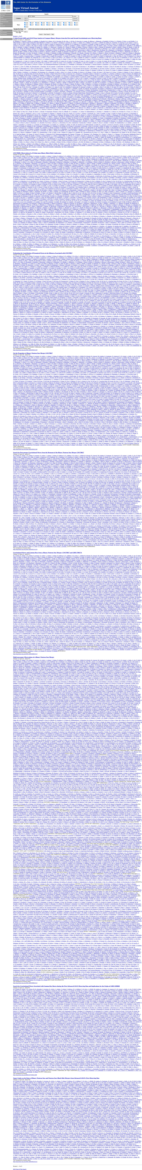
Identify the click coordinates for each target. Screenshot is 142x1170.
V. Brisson (74, 165)
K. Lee (80, 200)
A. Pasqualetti (132, 113)
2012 (60, 23)
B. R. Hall (136, 188)
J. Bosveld (107, 51)
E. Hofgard (109, 84)
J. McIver (96, 101)
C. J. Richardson (133, 119)
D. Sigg (135, 127)
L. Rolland (84, 121)
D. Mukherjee (33, 107)
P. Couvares (23, 62)
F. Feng (63, 73)
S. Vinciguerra (40, 140)
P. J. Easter (113, 70)
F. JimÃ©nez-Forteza (132, 193)
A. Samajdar (21, 124)
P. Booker (71, 51)
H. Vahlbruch (88, 137)
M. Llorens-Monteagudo (103, 96)
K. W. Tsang (124, 135)
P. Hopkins (22, 85)
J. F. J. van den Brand (135, 137)
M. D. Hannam (34, 82)
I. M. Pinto (61, 116)
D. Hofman (116, 84)
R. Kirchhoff (48, 91)
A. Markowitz (24, 100)
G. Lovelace (56, 97)
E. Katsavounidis (116, 88)
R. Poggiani (94, 116)
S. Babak (78, 45)
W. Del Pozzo (82, 66)
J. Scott (89, 126)
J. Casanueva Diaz (28, 56)
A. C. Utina (81, 137)
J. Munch (72, 107)
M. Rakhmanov (34, 119)
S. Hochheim (102, 84)
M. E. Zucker (32, 147)
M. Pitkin (81, 116)
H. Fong (58, 75)
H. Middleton (40, 104)
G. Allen (28, 44)
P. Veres (124, 41)
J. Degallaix (43, 66)
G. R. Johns (106, 87)
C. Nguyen (43, 109)
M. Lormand (28, 97)
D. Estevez (81, 72)
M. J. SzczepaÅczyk (86, 132)
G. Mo (30, 106)
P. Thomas (77, 134)
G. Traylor (88, 135)
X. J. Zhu (15, 147)
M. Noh (81, 109)
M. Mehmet (38, 207)
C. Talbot (105, 132)
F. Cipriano (57, 59)
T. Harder (63, 82)
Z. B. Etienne (87, 72)
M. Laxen (80, 94)
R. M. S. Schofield (37, 126)
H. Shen (69, 127)
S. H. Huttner (94, 85)
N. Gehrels (61, 185)
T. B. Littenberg (85, 96)
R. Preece (111, 41)
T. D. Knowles (77, 91)
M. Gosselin (30, 79)
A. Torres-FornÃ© (45, 135)
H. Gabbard (99, 184)
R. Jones (136, 87)
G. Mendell (43, 103)
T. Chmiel (108, 169)
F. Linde (64, 96)
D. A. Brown (101, 165)
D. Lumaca (69, 97)
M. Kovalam (20, 93)
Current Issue (3, 13)
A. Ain (18, 44)
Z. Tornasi (37, 135)
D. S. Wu (110, 144)
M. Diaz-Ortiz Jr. (38, 68)
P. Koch (83, 91)
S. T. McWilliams (118, 101)
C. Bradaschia (127, 51)
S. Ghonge (110, 185)
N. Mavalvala (27, 101)
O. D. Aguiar (128, 42)
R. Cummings (126, 62)
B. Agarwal (94, 156)
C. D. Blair (133, 50)
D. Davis (15, 66)
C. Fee (18, 182)
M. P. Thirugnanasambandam (60, 134)
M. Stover (117, 130)
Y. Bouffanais (113, 51)
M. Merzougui (84, 103)
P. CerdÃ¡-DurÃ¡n (86, 56)
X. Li (59, 96)
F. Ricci (126, 119)
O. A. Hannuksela (43, 82)
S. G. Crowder (97, 62)
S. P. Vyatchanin (97, 140)
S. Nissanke (70, 109)
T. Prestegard (34, 118)
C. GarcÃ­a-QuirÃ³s (74, 76)
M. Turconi (32, 137)
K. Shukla (106, 127)
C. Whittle (28, 144)
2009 (43, 23)
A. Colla (116, 171)
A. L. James (55, 87)
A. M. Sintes (43, 129)
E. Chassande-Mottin (29, 169)
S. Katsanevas (108, 88)
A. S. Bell (52, 48)
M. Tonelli (31, 135)
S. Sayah (120, 124)
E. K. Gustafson (88, 81)
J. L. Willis (49, 144)
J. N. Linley (77, 96)
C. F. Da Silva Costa (32, 176)
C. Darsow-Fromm (96, 64)
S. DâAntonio (78, 64)
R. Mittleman (24, 106)
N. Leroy (25, 96)
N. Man (62, 99)
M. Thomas (71, 134)
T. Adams (54, 156)
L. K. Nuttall (99, 109)
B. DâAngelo (62, 64)
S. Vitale (59, 140)
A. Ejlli (57, 72)
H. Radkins (115, 118)
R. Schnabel (28, 126)
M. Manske (89, 99)
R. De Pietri (116, 66)
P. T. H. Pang (76, 113)
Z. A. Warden (51, 142)
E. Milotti (73, 104)
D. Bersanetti (119, 48)
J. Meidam (44, 207)
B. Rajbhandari (25, 119)
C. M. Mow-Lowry (123, 106)
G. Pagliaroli (27, 113)
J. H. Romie (137, 121)
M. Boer (35, 51)
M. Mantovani (96, 99)
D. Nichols (55, 109)
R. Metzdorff (113, 103)
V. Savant (109, 124)
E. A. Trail (76, 135)
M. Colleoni (118, 59)
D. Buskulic (16, 54)
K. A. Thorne (102, 134)
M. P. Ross (48, 122)
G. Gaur (49, 185)
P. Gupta (81, 81)
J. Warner (58, 142)
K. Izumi (99, 193)
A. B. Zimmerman (23, 147)
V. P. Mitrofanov (129, 104)
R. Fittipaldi (20, 75)
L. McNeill (129, 206)
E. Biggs (34, 50)
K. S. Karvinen (120, 194)
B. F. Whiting (21, 144)
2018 (38, 25)
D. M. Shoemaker (98, 127)
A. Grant (60, 79)
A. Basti (135, 47)
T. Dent (111, 66)
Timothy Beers (24, 10)
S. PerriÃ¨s (108, 115)
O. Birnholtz (61, 50)
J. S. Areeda (119, 44)
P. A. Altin (39, 44)
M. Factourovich (79, 181)
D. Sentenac (127, 126)
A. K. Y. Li (43, 96)
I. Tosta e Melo (61, 135)
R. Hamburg (16, 41)
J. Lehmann (19, 96)
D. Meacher (126, 101)
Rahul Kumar (81, 93)
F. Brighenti (53, 53)
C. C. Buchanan (123, 165)
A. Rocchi (66, 121)
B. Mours (115, 106)
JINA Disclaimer (3, 34)
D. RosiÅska (32, 122)
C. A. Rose (16, 122)
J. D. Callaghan (69, 54)
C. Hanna (26, 82)
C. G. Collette (126, 59)
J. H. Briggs (46, 53)
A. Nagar (93, 107)
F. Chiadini (79, 57)
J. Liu (91, 96)
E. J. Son (106, 129)
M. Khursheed (94, 90)
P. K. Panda (69, 113)
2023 (65, 25)
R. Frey (106, 75)
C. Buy (35, 166)
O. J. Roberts (117, 41)
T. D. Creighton (77, 62)
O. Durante (93, 70)
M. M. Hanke (43, 190)
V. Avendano (71, 45)
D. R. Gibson (70, 78)
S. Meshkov (92, 103)
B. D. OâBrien (113, 109)
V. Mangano (74, 99)
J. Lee (137, 94)
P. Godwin (98, 78)
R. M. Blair (19, 51)
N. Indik (64, 193)
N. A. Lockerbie (28, 202)
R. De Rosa (123, 66)
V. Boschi (89, 51)
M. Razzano (86, 119)
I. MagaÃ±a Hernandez (43, 203)
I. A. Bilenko (40, 50)
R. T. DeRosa (23, 177)
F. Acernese (67, 42)
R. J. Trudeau (116, 135)
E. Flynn (52, 75)
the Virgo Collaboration (68, 147)
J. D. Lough (42, 97)
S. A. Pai (37, 113)
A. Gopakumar (91, 187)
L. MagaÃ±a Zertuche (68, 203)
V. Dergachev (137, 176)
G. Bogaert (47, 51)
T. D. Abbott (53, 42)
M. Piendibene (28, 116)
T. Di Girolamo (93, 68)
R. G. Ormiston (73, 111)
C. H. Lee (120, 94)
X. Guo (88, 188)
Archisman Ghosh (31, 78)
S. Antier (96, 44)
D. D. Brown (93, 53)
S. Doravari (41, 70)
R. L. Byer (23, 54)
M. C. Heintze (17, 191)
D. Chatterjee (26, 57)
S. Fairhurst (125, 72)
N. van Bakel (115, 137)
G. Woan (78, 144)
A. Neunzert (27, 109)
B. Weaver (74, 142)
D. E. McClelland (58, 101)
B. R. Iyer (28, 87)
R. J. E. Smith (93, 129)
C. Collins (132, 59)
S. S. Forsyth (24, 184)
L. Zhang (112, 145)
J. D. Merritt (76, 103)
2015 (77, 23)
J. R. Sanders (52, 124)
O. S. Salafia (127, 122)
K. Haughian (116, 82)
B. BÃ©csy (33, 48)
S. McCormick (67, 101)
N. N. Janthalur (67, 87)
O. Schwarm (76, 126)
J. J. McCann (42, 101)
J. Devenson (52, 177)
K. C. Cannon (103, 54)
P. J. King (31, 91)
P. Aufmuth (51, 45)
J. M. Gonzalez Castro (81, 187)
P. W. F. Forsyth (70, 75)
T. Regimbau (97, 119)
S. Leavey (104, 94)
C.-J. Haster (110, 82)
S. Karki (80, 88)
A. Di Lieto (101, 68)
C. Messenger (98, 103)
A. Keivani (30, 90)
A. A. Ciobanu (45, 59)
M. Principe (42, 118)
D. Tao (127, 132)
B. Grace (42, 79)
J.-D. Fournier (79, 75)
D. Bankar (37, 47)
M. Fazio (46, 73)
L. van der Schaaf (39, 138)
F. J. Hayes (124, 82)
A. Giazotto (29, 187)
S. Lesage (84, 41)
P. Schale (132, 124)
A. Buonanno (136, 53)
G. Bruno (105, 53)
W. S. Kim (16, 197)
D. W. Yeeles (37, 145)
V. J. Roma (98, 121)
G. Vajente (95, 137)
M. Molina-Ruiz (61, 106)
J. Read (92, 119)
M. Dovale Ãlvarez (45, 179)
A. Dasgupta (104, 64)
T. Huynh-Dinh (110, 85)
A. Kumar (69, 93)
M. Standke (61, 130)
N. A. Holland (132, 84)
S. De (71, 176)
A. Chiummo (100, 57)
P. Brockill (73, 53)
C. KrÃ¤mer (29, 199)
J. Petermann (115, 115)
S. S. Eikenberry (33, 72)
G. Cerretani (110, 168)
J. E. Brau (28, 53)
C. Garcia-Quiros (24, 185)
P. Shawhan (63, 127)
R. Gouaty (37, 79)
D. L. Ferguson (77, 73)
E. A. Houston (128, 191)
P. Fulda (136, 75)
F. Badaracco (89, 45)
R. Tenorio (41, 134)
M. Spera (27, 130)
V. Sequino (134, 126)
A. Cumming (119, 62)
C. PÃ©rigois (95, 115)
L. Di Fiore (53, 68)
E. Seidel (101, 126)
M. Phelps (129, 115)
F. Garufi (82, 76)
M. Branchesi (21, 53)
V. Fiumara (34, 75)
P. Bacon (83, 45)
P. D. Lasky (75, 94)
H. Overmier (120, 111)
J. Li (47, 96)
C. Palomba (58, 113)
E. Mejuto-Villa (52, 207)
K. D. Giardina (62, 78)
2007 (32, 23)
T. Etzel (94, 72)
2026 (27, 27)
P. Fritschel (116, 75)
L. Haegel (103, 81)
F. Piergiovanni (37, 116)
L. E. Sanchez (36, 124)
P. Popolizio (117, 116)
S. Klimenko (69, 91)
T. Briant (40, 53)
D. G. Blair (47, 163)
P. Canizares (111, 166)
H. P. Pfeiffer (122, 115)
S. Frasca (85, 75)
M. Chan (119, 56)
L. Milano (47, 104)
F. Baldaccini (121, 45)
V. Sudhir (33, 132)
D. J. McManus (103, 101)
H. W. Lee (132, 94)
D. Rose (22, 122)
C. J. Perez (88, 115)
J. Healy (129, 82)
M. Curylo (20, 64)
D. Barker (72, 47)
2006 (27, 23)
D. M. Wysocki (117, 144)
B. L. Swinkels (76, 132)
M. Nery (21, 109)
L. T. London (128, 96)
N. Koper (126, 91)
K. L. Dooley (34, 70)
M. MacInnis (100, 97)
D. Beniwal (59, 48)
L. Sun (49, 132)
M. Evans (99, 72)
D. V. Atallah (21, 159)
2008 (38, 23)
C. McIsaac (90, 101)
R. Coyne (59, 62)
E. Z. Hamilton (122, 81)
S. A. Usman (74, 137)
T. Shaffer (36, 127)
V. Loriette (21, 97)
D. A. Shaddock (29, 127)
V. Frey (111, 75)
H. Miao (19, 104)
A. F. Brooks (80, 53)
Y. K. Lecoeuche (112, 94)
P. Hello (41, 84)
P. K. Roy (68, 122)
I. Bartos (124, 47)
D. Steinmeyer (98, 130)
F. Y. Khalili (56, 90)
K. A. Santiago (61, 124)
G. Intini (73, 193)
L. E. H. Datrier (113, 64)
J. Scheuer (15, 126)
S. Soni (111, 129)
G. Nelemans (134, 107)
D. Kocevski (78, 41)
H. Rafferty (135, 118)
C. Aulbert (34, 159)
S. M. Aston (33, 45)
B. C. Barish (66, 47)
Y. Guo (63, 81)
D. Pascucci (125, 113)
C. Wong (97, 144)
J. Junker (24, 88)
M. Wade (118, 140)
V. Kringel (34, 93)
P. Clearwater (81, 59)
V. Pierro (44, 116)
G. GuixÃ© (50, 81)
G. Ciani (25, 59)
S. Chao (124, 56)
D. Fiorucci (128, 73)
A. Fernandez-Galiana (87, 73)
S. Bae (104, 45)
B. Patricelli (30, 115)
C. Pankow (83, 113)
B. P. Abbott (16, 156)
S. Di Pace (112, 68)
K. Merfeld (63, 103)
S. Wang (32, 142)
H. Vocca (84, 140)
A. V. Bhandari (23, 50)
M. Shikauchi (75, 127)
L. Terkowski (48, 134)
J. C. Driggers (69, 70)
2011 (54, 23)
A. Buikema (117, 53)
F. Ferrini (68, 182)
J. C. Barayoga (52, 47)
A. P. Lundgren (77, 97)
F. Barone (90, 47)
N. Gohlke (115, 78)
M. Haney (136, 81)
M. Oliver (35, 111)
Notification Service (4, 21)
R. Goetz (109, 78)
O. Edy (137, 70)
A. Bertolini (126, 48)
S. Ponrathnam (110, 116)
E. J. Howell (39, 85)
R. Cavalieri (72, 56)
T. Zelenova (89, 145)
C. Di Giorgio (67, 68)
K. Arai (106, 44)
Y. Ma (83, 97)
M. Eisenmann (41, 72)
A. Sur (58, 132)
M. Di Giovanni (85, 68)
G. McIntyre (108, 206)
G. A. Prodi (49, 118)
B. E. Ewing (112, 72)
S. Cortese (91, 61)
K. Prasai (15, 118)
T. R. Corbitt (44, 61)
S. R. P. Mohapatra (44, 106)
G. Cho (106, 57)
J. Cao (114, 54)
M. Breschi (34, 53)
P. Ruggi (89, 122)
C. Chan (114, 56)
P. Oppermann (48, 111)
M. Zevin (101, 145)
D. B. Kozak (27, 93)
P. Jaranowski (74, 87)
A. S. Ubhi (38, 137)
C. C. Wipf (67, 144)
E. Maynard (35, 101)
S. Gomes (55, 187)
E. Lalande (127, 93)
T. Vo (79, 140)
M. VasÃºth (85, 138)
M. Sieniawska (129, 127)
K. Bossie (133, 163)
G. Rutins (94, 122)
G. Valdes (101, 137)
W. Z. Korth (137, 197)
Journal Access (3, 19)
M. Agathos (107, 42)
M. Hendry (54, 84)
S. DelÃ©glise (60, 66)
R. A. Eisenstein (50, 72)
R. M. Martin (63, 100)
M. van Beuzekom (124, 137)
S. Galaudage (48, 76)
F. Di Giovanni (76, 68)
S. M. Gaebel (35, 76)
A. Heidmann (135, 82)
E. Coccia (98, 59)
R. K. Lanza (51, 94)
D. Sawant (115, 124)
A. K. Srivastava (34, 130)
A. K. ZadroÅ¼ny (65, 145)
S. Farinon (136, 72)
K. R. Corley (68, 61)
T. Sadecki (111, 122)
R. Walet (123, 140)
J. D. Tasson (29, 134)
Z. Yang (19, 145)
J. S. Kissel (55, 91)
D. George (124, 76)
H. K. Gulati (57, 81)
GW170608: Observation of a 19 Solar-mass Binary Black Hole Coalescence (37, 153)
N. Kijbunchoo (102, 90)
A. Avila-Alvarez (55, 159)
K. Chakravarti (107, 56)
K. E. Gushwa (107, 188)
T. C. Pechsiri (51, 115)
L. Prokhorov (55, 118)
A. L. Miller (53, 104)
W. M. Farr (19, 73)
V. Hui (84, 85)
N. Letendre (31, 96)
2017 (32, 25)
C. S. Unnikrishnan (58, 137)
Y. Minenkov (98, 104)
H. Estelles (74, 72)
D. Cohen (112, 59)
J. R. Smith (86, 129)
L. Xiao (124, 144)
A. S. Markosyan (49, 205)
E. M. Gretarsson (105, 79)
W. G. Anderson (74, 44)
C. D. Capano (135, 166)
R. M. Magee (35, 99)
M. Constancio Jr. (17, 61)
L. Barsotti (100, 47)
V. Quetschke (85, 118)
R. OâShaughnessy (90, 111)
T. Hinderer (88, 84)
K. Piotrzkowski (68, 116)
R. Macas (87, 97)
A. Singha (30, 129)
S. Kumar (96, 93)
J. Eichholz (25, 72)
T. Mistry (117, 104)
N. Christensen (123, 57)
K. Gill (80, 78)
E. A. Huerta (67, 85)
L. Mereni (56, 103)
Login (1, 38)
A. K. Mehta (21, 103)
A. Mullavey (66, 107)
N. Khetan (87, 90)
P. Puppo (68, 118)
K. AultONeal (58, 45)
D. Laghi (120, 93)
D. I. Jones (120, 87)
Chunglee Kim (111, 90)
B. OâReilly (65, 111)
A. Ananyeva (57, 44)
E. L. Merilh (69, 103)
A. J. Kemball (58, 196)
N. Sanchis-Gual (44, 124)
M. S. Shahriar (43, 127)
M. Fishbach (135, 73)
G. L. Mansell (81, 99)
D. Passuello (23, 115)
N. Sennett (121, 126)
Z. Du (75, 70)
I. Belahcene (46, 48)
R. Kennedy (37, 90)
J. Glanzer (85, 78)
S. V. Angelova (83, 44)
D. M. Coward (37, 62)
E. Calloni (83, 54)
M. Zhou (133, 145)
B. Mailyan (91, 41)
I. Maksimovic (50, 99)
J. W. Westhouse (126, 142)
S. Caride (133, 54)
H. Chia (88, 169)
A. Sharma (50, 127)
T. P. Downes (56, 70)
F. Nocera (76, 109)
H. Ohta (23, 111)
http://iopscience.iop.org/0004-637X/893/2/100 (25, 149)
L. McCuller (75, 101)
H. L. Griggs (113, 79)
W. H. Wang (38, 142)
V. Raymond (79, 119)
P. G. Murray (87, 107)
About (1, 23)
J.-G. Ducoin (81, 70)
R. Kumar (67, 199)
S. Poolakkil (105, 41)
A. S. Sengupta (113, 126)
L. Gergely (136, 76)
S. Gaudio (94, 76)
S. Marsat (44, 100)
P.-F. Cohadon (105, 59)
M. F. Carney (35, 168)
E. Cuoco (103, 174)
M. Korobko (132, 91)
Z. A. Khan (72, 90)
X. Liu (95, 96)
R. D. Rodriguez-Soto (75, 121)
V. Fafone (119, 72)
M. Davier (130, 64)
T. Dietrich (46, 68)
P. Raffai (129, 118)
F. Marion (117, 99)
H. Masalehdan (87, 100)
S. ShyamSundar (114, 127)
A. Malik (57, 99)
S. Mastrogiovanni (133, 100)
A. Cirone (63, 59)
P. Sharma (56, 127)
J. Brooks (86, 53)
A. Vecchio (92, 138)
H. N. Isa (78, 193)
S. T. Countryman (118, 172)
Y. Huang (51, 85)
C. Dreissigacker (68, 179)
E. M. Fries (69, 184)
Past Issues (2, 15)
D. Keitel (24, 90)
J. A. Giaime (54, 78)
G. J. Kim (118, 90)
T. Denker (119, 176)
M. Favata (36, 73)
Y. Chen (53, 57)
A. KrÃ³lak (50, 93)
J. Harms (81, 82)
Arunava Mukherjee (24, 107)
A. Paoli (108, 113)
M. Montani (76, 106)
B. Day (67, 176)
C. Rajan (18, 119)
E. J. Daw (21, 66)
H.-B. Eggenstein (126, 179)
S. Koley (106, 91)
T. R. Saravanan (124, 134)
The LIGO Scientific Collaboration (52, 147)
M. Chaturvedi (34, 57)
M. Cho (117, 57)
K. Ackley (73, 42)
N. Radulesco (122, 118)
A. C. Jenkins (94, 87)
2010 (49, 23)
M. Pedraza (67, 115)
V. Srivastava (43, 130)
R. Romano (112, 121)
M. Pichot (21, 116)
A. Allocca (33, 44)
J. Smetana (80, 129)
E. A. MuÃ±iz (79, 107)
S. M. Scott (95, 126)
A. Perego (81, 115)
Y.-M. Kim (19, 91)
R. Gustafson (96, 81)
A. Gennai (118, 76)
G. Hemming (46, 84)
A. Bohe (87, 163)
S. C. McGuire (82, 101)
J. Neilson (127, 107)
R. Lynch (119, 202)
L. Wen (113, 142)
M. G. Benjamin (67, 48)
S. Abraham (61, 42)
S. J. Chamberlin (125, 168)
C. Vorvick (90, 140)
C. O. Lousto (49, 97)
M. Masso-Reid (123, 100)
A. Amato (45, 44)
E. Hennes (66, 84)
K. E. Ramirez (42, 119)
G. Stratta (129, 130)
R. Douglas (36, 179)
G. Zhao (128, 145)
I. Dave (125, 64)
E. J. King (36, 197)
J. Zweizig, (39, 147)
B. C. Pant (96, 113)
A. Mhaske (134, 103)
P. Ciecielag (31, 59)
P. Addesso (60, 156)
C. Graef (133, 187)
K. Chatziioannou (47, 169)
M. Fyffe (93, 184)
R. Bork (84, 51)
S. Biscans (68, 50)
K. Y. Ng (33, 109)
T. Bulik (123, 53)
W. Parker (118, 113)
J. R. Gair (42, 76)
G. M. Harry (88, 82)
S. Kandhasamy (53, 88)
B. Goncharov (122, 78)
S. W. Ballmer (136, 45)
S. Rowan (54, 122)
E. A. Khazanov (80, 90)
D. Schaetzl (127, 124)
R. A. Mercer (50, 103)
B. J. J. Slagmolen (62, 129)
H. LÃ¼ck (63, 97)
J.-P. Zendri (96, 145)
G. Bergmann (97, 48)
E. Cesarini (94, 56)
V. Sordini (122, 129)
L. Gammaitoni (127, 184)
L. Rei (103, 119)
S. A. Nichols (62, 109)
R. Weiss (101, 142)
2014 (71, 23)
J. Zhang (107, 145)
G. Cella (78, 56)
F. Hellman (35, 84)
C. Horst (28, 85)
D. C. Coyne (53, 62)
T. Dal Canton (27, 64)
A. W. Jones (113, 87)
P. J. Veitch (110, 138)
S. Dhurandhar (23, 68)
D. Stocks (104, 130)
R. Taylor (35, 134)
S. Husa (89, 85)
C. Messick (106, 103)
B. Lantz (45, 94)
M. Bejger (39, 48)
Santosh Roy (75, 122)
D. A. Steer (68, 130)
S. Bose (94, 51)
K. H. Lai (102, 199)
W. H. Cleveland (57, 41)
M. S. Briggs (48, 41)
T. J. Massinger (115, 100)
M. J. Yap (23, 145)
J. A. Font (63, 75)
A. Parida (113, 113)
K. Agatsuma (113, 42)
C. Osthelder (105, 111)
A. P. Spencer (20, 130)
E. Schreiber (54, 126)
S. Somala (100, 129)
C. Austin (65, 45)
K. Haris (76, 82)
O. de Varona (44, 177)
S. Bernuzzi (104, 48)
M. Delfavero (67, 66)
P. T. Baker (87, 159)
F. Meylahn (127, 103)
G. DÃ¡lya (34, 64)
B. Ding (107, 68)
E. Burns (29, 41)
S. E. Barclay (131, 159)
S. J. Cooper (31, 61)
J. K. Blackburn (119, 50)
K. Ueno (44, 137)
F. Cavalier (65, 56)
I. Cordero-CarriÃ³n (53, 61)
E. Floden (47, 75)
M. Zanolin (82, 145)
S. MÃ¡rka (123, 99)
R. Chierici (86, 57)
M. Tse (130, 135)
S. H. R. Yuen (56, 145)
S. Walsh (20, 142)
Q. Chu (130, 57)
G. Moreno (102, 106)
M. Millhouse (60, 104)
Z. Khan (98, 196)
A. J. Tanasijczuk (113, 132)
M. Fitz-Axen (27, 75)
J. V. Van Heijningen (50, 138)
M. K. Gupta (99, 188)
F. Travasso (82, 135)
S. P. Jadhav (48, 87)
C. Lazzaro (94, 94)
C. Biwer (138, 162)
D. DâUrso (99, 70)
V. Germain (104, 185)
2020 (49, 25)
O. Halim (108, 81)
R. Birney (55, 50)
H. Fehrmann (23, 182)
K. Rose (26, 122)
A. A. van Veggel (60, 138)
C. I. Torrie (54, 135)
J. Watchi (68, 142)
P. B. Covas (30, 62)
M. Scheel (138, 124)
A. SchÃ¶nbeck (46, 126)
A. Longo (135, 96)
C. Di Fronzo (60, 68)
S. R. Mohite (53, 106)
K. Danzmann (86, 64)
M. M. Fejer (57, 73)
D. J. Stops (111, 130)
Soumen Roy (82, 122)
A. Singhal (36, 129)
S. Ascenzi (21, 45)
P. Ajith (23, 44)
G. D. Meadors (134, 101)
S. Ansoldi (90, 44)
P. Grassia (69, 79)
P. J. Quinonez (93, 118)
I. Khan (61, 90)
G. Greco (85, 79)
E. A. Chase (136, 56)
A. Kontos (120, 91)
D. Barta (113, 47)
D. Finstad (80, 182)
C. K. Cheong (66, 57)
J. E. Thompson (85, 134)
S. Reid (107, 119)
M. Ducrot (87, 179)
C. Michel (33, 104)
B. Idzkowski (117, 85)
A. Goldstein (35, 41)
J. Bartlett (119, 47)
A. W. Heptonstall (63, 191)
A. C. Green (91, 79)
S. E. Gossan (23, 79)
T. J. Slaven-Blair (72, 129)
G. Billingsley (48, 50)
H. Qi (80, 118)
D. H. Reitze (113, 119)
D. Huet (73, 85)
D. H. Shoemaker (89, 127)
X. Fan (131, 72)
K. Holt (138, 84)
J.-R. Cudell (105, 62)
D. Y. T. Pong (101, 116)
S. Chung (19, 59)
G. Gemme (107, 76)
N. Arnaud (132, 44)
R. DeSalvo (137, 66)
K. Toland (25, 135)
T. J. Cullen (112, 62)
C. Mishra (111, 104)
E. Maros (31, 100)
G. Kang (60, 88)
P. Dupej (87, 70)
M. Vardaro (69, 138)
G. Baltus (25, 47)
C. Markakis (136, 99)
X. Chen (48, 57)
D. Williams (42, 144)
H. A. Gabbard (20, 76)
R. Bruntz (111, 53)
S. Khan (66, 90)
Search (1, 17)
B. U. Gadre (28, 76)
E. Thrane (109, 134)
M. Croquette (89, 62)
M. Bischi (74, 50)
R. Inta (69, 193)
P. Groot (56, 188)
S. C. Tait (100, 132)
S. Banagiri (31, 47)
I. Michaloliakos (26, 104)
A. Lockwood (121, 96)
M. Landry (21, 94)
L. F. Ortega (81, 111)
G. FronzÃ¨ (130, 75)
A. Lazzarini (87, 94)
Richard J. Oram (57, 111)
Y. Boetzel (41, 51)
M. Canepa (96, 54)
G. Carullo (20, 56)
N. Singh (24, 129)
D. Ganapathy (56, 76)
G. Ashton (27, 45)
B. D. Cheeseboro (57, 169)
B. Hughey (79, 85)
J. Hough (33, 85)
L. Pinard (55, 116)
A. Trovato (110, 135)
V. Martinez (71, 100)
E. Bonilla (58, 51)
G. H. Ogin (129, 109)
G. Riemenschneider (32, 121)
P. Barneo (84, 47)
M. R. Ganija (135, 184)
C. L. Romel (119, 121)
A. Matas (32, 206)
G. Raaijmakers (108, 118)
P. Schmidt (22, 126)
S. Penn (77, 115)
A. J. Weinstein (94, 142)
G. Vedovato (98, 138)
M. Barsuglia (107, 47)
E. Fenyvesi (69, 73)
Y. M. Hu (19, 193)
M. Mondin (69, 106)
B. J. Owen (127, 111)
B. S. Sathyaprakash (88, 124)
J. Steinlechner (81, 130)
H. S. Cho (111, 57)
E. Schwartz (84, 126)
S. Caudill (51, 56)
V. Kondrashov (113, 91)
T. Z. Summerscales (42, 132)
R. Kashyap (86, 88)
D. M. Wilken (35, 144)
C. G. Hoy (46, 85)
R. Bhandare (66, 162)
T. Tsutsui (26, 137)
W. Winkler (61, 144)
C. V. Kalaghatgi (31, 88)
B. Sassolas (79, 124)
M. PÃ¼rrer (75, 118)
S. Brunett (100, 53)
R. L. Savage (102, 124)
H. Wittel (73, 144)
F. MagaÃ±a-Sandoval (25, 99)
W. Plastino (88, 116)
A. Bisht (87, 50)
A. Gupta (68, 81)
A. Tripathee (103, 135)
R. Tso (134, 135)
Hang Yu (43, 145)
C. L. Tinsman (116, 134)
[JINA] (5, 11)
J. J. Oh (134, 109)
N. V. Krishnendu (42, 93)
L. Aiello (129, 156)
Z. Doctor (20, 70)
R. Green (97, 79)
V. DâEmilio (99, 66)
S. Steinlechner (90, 130)
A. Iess (124, 85)
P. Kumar (75, 93)
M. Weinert (87, 142)
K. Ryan (99, 122)
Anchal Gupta (74, 81)
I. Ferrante (96, 73)
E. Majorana (43, 99)
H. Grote (61, 188)
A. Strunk (135, 130)
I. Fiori (123, 73)
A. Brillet (59, 53)
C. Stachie (55, 130)
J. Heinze (21, 84)
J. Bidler (29, 50)
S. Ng (38, 109)
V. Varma (74, 138)
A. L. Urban (67, 137)
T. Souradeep (136, 129)
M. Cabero (29, 54)
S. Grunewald (20, 81)
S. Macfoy (93, 97)
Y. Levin (37, 96)
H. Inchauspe (129, 85)
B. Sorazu (116, 129)
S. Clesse (87, 59)
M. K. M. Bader (98, 45)
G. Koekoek (100, 91)
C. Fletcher (23, 41)
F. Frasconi (91, 75)
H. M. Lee (126, 94)
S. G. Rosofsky (41, 122)
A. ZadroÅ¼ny (75, 145)
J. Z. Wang (26, 142)
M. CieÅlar (38, 59)
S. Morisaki (109, 106)
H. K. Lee (62, 200)
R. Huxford (102, 85)
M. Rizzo (45, 121)
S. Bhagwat (59, 162)
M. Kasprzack (93, 88)
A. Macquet (127, 97)
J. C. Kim (123, 90)
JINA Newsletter (3, 32)
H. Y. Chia (73, 57)
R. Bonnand (65, 51)
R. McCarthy (49, 101)
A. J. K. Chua (16, 171)
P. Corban (37, 61)
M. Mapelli (103, 99)
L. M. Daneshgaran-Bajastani (50, 64)
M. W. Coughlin (112, 61)
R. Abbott (47, 42)
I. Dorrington (48, 70)
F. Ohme (17, 111)
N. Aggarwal (121, 42)
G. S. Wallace (136, 140)
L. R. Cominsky (131, 171)
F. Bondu (53, 51)
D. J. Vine (47, 140)
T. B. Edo (131, 70)
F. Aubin (45, 45)
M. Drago (62, 70)
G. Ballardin (128, 45)
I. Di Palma (119, 68)
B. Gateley (88, 76)
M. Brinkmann (66, 53)
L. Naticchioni (108, 107)
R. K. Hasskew (102, 82)
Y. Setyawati (21, 127)
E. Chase (20, 169)
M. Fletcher (126, 182)
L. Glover (39, 187)
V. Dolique (130, 177)
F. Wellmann (107, 142)
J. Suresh (63, 132)
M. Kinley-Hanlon (39, 91)
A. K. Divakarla (133, 68)
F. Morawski (95, 106)
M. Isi (23, 87)
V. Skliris (54, 129)
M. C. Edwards (113, 179)
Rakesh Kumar (90, 93)
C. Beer (113, 160)
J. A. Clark (74, 59)
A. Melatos (37, 103)
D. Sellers (106, 126)
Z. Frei (97, 75)
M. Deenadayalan (34, 66)
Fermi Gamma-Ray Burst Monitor (35, 42)
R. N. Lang (34, 94)
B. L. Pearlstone (43, 115)
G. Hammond (130, 81)
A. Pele (72, 115)
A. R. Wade (105, 140)
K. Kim (129, 90)
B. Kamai (46, 88)
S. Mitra (122, 104)
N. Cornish (75, 61)
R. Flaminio (41, 75)
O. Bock (66, 163)
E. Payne (35, 115)
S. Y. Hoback (95, 84)
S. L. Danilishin (70, 64)
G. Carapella (119, 54)
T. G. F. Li (55, 96)
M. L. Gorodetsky (100, 187)
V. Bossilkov (100, 51)
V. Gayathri (100, 76)
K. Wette (133, 142)
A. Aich (134, 42)
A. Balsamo (19, 47)
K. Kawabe (138, 88)
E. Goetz (104, 78)
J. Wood (23, 42)
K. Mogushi (35, 106)
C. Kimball (25, 91)
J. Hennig (71, 84)
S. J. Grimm (134, 79)
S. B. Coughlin (121, 61)
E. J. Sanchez (28, 124)
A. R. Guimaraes (42, 81)
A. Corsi (86, 61)
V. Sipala (49, 129)
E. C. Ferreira (102, 73)
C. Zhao (123, 145)
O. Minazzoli (91, 104)
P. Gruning (27, 81)
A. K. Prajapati (137, 116)
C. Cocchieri (90, 171)
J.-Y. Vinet (53, 140)
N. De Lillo (75, 66)
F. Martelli (50, 100)
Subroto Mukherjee (51, 107)
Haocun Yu (49, 145)
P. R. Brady (134, 51)
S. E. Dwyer (106, 70)
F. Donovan (27, 70)
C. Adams (79, 42)
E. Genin (112, 76)
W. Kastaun (101, 88)
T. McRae (110, 101)
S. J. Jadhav (41, 87)
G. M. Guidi (34, 81)
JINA (1, 30)
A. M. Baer (109, 45)
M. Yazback (30, 145)
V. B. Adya (94, 42)
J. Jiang (101, 87)
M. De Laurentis (51, 66)
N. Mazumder (60, 206)
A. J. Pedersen (59, 115)
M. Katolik (135, 194)
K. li (50, 96)
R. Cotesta (104, 61)
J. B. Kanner (66, 88)
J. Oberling (106, 109)
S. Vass (80, 138)
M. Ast (129, 157)
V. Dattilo (119, 64)
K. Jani (60, 87)
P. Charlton (130, 56)
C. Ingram (136, 85)
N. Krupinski (57, 93)
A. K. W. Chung (30, 171)
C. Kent (72, 196)
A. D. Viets (33, 140)
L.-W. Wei (80, 142)
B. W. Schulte (62, 126)
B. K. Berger (89, 48)
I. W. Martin (56, 100)
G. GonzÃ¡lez (130, 78)
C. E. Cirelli (54, 171)
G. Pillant (49, 116)
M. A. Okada (28, 111)
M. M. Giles (65, 41)
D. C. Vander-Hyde (29, 138)
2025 (77, 25)
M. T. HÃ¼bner (59, 85)
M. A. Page (21, 113)
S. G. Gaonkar (64, 76)
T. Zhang (118, 145)
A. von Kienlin (130, 41)
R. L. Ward (45, 142)
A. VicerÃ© (26, 140)
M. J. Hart (111, 190)
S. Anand (50, 44)
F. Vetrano (19, 140)
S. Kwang (89, 199)
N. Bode (30, 51)
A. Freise (101, 75)
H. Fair (92, 181)
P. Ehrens (19, 72)
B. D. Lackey (114, 93)
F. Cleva (93, 59)
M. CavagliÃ (58, 56)
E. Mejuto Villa (29, 103)
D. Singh (19, 129)
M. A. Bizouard (110, 50)
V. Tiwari (19, 135)
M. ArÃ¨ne (126, 44)
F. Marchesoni (110, 99)
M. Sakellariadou (119, 122)
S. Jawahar (123, 193)
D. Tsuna (20, 137)
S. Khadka (49, 90)
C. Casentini (37, 56)
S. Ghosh (39, 78)
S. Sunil (54, 132)
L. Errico (61, 72)
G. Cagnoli (42, 54)
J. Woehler (84, 144)
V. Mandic (67, 99)
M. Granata (54, 79)
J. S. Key (43, 90)
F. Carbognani (127, 54)
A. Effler (119, 179)
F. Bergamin (82, 48)
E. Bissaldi (42, 41)
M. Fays (41, 73)
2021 (54, 25)
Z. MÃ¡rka (129, 99)
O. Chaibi (100, 56)
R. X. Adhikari (87, 42)
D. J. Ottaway (113, 111)
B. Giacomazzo (46, 78)
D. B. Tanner (121, 132)
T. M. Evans (105, 72)
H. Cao (110, 54)
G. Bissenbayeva (94, 50)
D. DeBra (26, 66)
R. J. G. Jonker (47, 194)
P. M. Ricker (23, 121)
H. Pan (64, 113)
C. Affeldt (100, 42)
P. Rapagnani (71, 119)
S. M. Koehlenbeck (91, 91)
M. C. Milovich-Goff (81, 104)
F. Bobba (25, 51)
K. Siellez (121, 127)
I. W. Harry (95, 82)
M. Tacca (94, 132)
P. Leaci (100, 94)
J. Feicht (51, 73)
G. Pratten (28, 118)
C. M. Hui (71, 41)
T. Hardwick (70, 82)
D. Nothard (92, 109)
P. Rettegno (120, 119)
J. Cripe (84, 62)
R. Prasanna (22, 118)
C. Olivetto (41, 111)
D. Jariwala (82, 87)
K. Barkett (78, 47)
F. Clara (69, 59)
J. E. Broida (87, 165)
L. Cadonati (35, 54)
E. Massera (100, 100)
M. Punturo (63, 118)
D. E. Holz (16, 85)
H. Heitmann (28, 84)
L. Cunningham (135, 62)
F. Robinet (60, 121)
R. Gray (80, 79)
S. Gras (65, 79)
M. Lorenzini (49, 202)
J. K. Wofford (91, 144)
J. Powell (130, 116)
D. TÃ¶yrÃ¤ (69, 135)
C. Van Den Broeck (18, 138)
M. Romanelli (105, 121)
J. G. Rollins (91, 121)
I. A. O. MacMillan (118, 97)
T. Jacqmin (34, 87)
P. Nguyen (49, 109)
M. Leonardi (98, 200)
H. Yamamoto (130, 144)
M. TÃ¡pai (133, 132)
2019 (43, 25)
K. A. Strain (123, 130)
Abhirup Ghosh (22, 78)
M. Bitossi (102, 50)
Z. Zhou (138, 145)
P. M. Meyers (120, 103)
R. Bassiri (129, 47)
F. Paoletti (102, 113)
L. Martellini (84, 205)
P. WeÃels (118, 142)
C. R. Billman (88, 162)
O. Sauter (96, 124)
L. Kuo (102, 93)
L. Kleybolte (61, 91)
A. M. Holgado (124, 84)
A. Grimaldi (127, 79)
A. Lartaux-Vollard (66, 94)
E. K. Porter (124, 116)
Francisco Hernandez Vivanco (69, 140)
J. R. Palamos (44, 113)
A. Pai (33, 113)
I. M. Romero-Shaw (128, 121)
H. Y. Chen (42, 57)
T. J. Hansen (51, 82)
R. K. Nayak (115, 107)
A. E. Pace (133, 111)
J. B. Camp (90, 54)
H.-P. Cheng (58, 57)
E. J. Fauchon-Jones (27, 73)
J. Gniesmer (92, 78)
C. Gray (75, 79)
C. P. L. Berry (111, 48)
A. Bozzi (120, 51)
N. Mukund (59, 107)
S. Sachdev (105, 122)
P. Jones (132, 87)
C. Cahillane (49, 54)
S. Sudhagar (27, 132)
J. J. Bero (23, 162)
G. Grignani (120, 79)
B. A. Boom (78, 51)
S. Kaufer (131, 88)
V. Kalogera (40, 88)
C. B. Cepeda (92, 168)
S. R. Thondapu (94, 134)
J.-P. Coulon (128, 61)
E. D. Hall (114, 81)
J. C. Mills (67, 104)
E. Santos (67, 124)
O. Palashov (51, 113)
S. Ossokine (98, 111)
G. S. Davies (137, 64)
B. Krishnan (43, 199)
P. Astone (39, 45)
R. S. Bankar (44, 47)
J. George (130, 76)
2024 (71, 25)
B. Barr (95, 47)
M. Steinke (74, 130)
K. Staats (49, 130)
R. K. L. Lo (114, 96)
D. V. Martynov (78, 100)
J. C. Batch (82, 160)
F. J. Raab (100, 118)
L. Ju (20, 88)
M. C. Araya (112, 44)
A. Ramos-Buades (51, 119)
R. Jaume (88, 87)
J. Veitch (105, 138)
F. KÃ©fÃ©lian (17, 90)
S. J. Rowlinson (61, 122)
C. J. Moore (82, 106)
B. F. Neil (122, 107)
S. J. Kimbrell (29, 197)
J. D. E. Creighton (67, 62)
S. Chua (134, 57)
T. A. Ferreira (110, 73)
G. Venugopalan (128, 138)
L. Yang (136, 144)
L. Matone (45, 206)
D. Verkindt (136, 138)
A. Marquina (37, 100)
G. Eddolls (119, 70)
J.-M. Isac (19, 87)
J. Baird (115, 45)
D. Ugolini (50, 137)
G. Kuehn (64, 93)
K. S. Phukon (135, 115)
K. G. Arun (112, 157)
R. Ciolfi (51, 59)
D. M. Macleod (108, 97)
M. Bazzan (27, 48)
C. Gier (76, 78)
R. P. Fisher (104, 182)
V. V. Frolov (123, 75)
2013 (65, 23)
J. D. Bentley (75, 48)
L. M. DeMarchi (90, 66)
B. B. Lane (28, 94)
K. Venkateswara (118, 138)
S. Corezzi (61, 61)
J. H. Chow (125, 169)
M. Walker (129, 140)
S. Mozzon (132, 106)
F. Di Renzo (125, 68)
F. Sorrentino (128, 129)
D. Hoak (87, 191)
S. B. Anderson (65, 44)
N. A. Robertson (52, 121)
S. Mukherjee (41, 107)
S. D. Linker (70, 96)
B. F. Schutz (69, 126)
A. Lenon (91, 200)
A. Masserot (107, 100)
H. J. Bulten (129, 53)
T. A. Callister (76, 54)
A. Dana (40, 64)
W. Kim (133, 90)
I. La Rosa (58, 94)
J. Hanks (21, 82)
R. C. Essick (68, 72)
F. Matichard (20, 101)
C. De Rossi (130, 66)
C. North (86, 109)
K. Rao (65, 119)
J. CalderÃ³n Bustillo (58, 54)
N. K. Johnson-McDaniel (24, 194)
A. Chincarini (92, 57)
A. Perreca (102, 115)
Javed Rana (60, 119)
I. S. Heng (60, 84)
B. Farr (113, 181)
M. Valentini (108, 137)
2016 (27, 25)
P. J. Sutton (69, 132)
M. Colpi (138, 59)
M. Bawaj (88, 160)
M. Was (63, 142)
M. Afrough (87, 156)
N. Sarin (73, 124)
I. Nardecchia (99, 107)
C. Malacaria (98, 41)
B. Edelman (125, 70)
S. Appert (101, 44)
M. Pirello (76, 116)
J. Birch (95, 162)
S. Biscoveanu (81, 50)
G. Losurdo (35, 97)
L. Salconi (134, 122)
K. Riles (40, 121)
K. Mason (94, 100)
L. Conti (25, 61)
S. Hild (82, 84)
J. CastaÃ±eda (45, 56)
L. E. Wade (112, 140)
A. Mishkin (105, 104)
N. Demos (105, 66)
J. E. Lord (43, 202)
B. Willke (54, 144)
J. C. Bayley (20, 48)
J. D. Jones (126, 87)
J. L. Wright (104, 144)
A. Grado (48, 79)
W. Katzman (125, 88)
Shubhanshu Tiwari (134, 134)
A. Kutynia (107, 93)
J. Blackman (126, 50)
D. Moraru (89, 106)
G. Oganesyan (121, 109)
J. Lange (40, 94)
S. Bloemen (60, 163)
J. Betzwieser (133, 48)
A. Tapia (138, 132)
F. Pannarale (90, 113)
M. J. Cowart (45, 62)
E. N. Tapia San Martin (19, 134)
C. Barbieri (59, 47)
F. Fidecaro (118, 73)
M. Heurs (77, 84)
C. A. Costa (98, 61)
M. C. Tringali (95, 135)
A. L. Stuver (20, 132)
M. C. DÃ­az (30, 68)
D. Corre (81, 61)
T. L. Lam (132, 93)
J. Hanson (58, 82)
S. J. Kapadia (73, 88)
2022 (60, 25)
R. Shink (81, 127)
